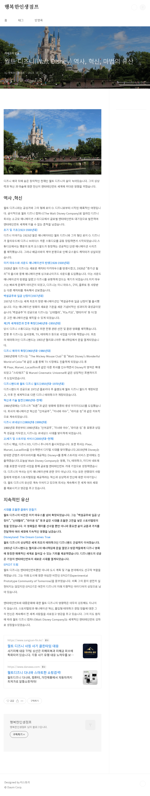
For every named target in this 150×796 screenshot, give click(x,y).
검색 (134, 7)
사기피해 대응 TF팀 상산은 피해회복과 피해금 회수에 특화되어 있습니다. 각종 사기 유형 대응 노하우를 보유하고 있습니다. (41, 653)
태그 (21, 20)
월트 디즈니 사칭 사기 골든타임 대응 (33, 646)
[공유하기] (17, 701)
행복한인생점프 (21, 7)
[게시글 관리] (22, 701)
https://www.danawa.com (24, 666)
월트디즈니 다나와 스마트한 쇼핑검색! (34, 672)
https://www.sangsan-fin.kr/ (25, 640)
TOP (143, 784)
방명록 (39, 20)
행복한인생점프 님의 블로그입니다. (28, 727)
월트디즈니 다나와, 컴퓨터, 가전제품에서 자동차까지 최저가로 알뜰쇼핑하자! (40, 679)
